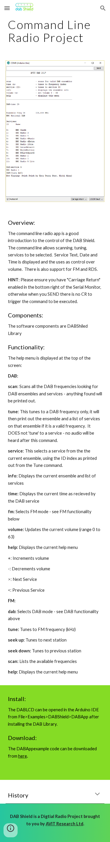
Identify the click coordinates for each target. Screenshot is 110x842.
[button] (7, 8)
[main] (55, 31)
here (22, 755)
